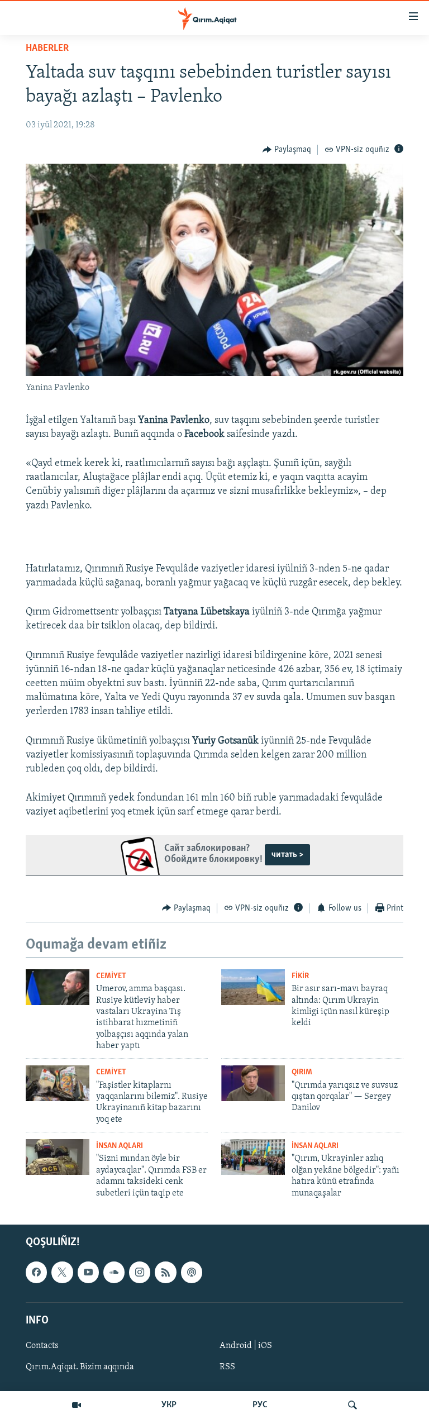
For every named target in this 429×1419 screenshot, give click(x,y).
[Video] (76, 1405)
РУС (260, 1405)
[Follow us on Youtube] (88, 1272)
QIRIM (302, 1072)
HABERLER (47, 49)
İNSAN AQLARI (119, 1146)
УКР (169, 1405)
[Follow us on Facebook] (36, 1272)
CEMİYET (111, 976)
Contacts (42, 1345)
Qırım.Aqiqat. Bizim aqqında (80, 1367)
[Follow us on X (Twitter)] (62, 1272)
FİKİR (300, 976)
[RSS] (165, 1272)
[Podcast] (191, 1272)
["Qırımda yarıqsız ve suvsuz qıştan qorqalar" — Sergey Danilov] (253, 1083)
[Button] (287, 149)
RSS (227, 1367)
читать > (287, 854)
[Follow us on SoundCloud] (114, 1272)
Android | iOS (246, 1345)
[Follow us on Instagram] (139, 1272)
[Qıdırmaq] (352, 1405)
